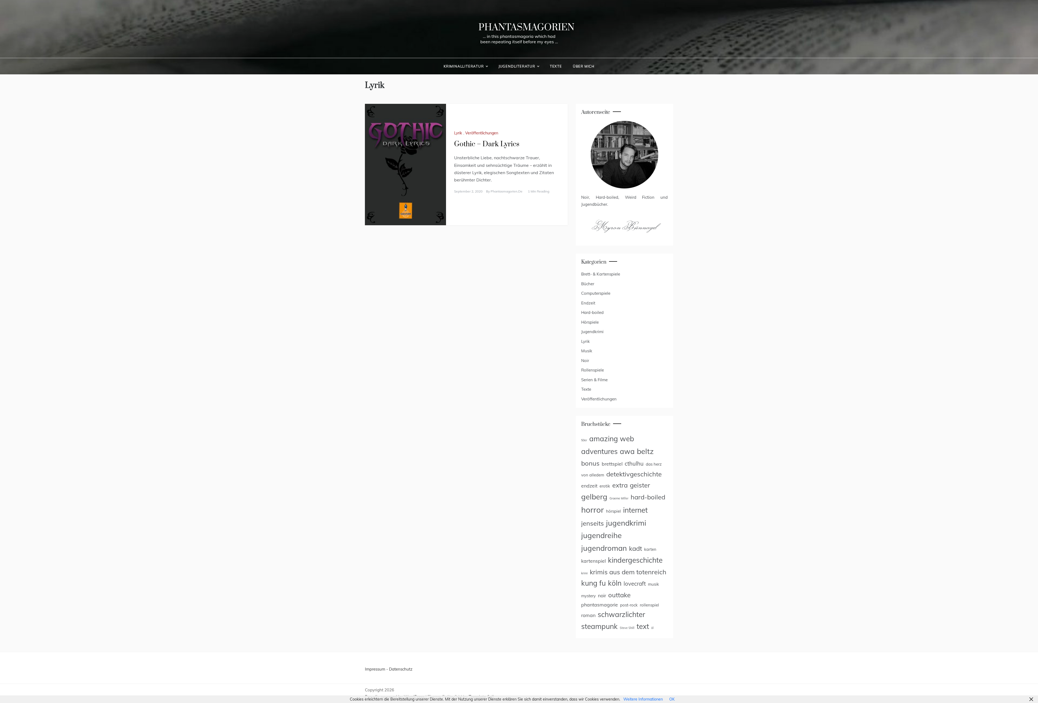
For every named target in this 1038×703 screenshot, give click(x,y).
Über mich (583, 66)
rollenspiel (649, 605)
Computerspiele (595, 293)
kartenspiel (593, 561)
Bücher (587, 283)
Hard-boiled (592, 312)
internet (635, 510)
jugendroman (604, 548)
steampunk (599, 626)
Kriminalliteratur (464, 66)
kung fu (593, 583)
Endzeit (588, 303)
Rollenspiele (592, 370)
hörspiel (613, 511)
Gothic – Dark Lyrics (486, 144)
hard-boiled (648, 497)
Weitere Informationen (643, 699)
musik (653, 584)
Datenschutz (400, 669)
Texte (556, 66)
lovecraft (635, 583)
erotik (605, 486)
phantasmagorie (599, 605)
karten (650, 549)
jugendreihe (601, 535)
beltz (645, 451)
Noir (585, 360)
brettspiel (612, 464)
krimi (584, 573)
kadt (635, 548)
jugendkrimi (626, 523)
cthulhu (634, 463)
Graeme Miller (619, 498)
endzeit (589, 486)
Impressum (375, 669)
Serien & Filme (594, 379)
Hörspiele (590, 322)
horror (592, 510)
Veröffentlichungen (481, 133)
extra (620, 485)
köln (614, 583)
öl (652, 628)
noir (602, 595)
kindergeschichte (635, 560)
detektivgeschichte (634, 474)
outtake (619, 595)
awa (627, 451)
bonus (590, 463)
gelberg (594, 496)
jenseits (592, 523)
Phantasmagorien (526, 28)
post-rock (629, 605)
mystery (588, 595)
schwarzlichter (621, 614)
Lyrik (458, 133)
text (643, 626)
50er (584, 440)
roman (588, 615)
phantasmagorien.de (507, 191)
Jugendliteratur (516, 66)
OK (672, 699)
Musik (586, 350)
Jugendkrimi (592, 331)
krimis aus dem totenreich (628, 572)
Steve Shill (627, 628)
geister (640, 485)
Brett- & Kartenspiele (600, 274)
